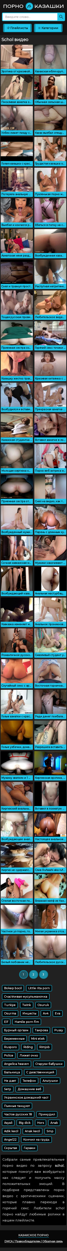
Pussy (58, 1030)
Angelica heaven (16, 1064)
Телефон (29, 1080)
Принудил (47, 1114)
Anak (54, 1122)
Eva (57, 1013)
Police (8, 1055)
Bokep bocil (13, 988)
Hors (40, 1122)
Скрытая (10, 1148)
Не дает (10, 1080)
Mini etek (38, 1038)
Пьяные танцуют (17, 1106)
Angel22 (10, 1139)
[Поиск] (61, 17)
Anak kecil (32, 1131)
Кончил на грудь (36, 1139)
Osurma (10, 1013)
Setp (7, 1089)
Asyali (8, 1122)
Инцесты (29, 1013)
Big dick (25, 1122)
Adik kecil (11, 1131)
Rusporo (10, 1047)
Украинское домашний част (26, 1097)
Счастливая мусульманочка (25, 996)
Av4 (45, 1013)
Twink (26, 1005)
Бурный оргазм (16, 1030)
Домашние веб (29, 1089)
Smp (50, 1131)
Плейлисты (18, 28)
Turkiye (10, 1005)
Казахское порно (33, 1235)
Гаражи (29, 1148)
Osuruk (43, 1005)
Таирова (41, 1030)
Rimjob (44, 1047)
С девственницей (40, 1072)
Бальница (12, 1072)
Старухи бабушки (49, 1064)
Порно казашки (33, 6)
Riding (28, 1047)
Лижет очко (29, 1055)
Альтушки (50, 1080)
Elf (6, 1022)
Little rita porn (39, 988)
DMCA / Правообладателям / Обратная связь (33, 1241)
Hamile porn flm (27, 1022)
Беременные (14, 1038)
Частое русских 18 (18, 1114)
